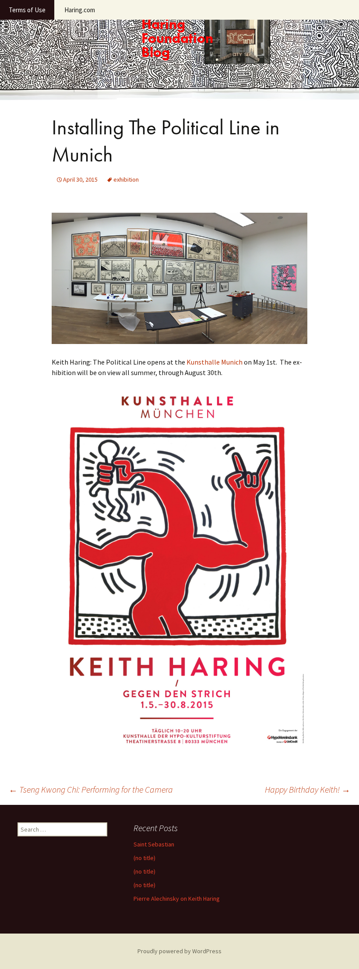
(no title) (144, 858)
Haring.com (79, 10)
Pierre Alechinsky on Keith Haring (177, 898)
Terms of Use (27, 10)
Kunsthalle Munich (215, 362)
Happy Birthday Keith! (307, 789)
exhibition (126, 179)
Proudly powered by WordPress (179, 951)
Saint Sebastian (154, 844)
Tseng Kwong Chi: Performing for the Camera (91, 789)
